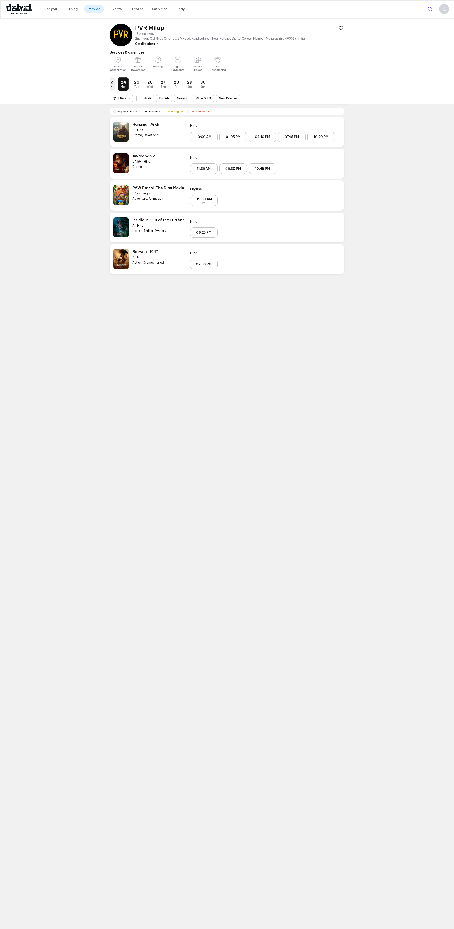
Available (154, 111)
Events (116, 9)
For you (51, 9)
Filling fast (178, 111)
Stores (137, 9)
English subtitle (127, 111)
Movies (94, 9)
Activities (159, 9)
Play (181, 9)
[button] (444, 9)
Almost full (203, 111)
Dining (72, 9)
